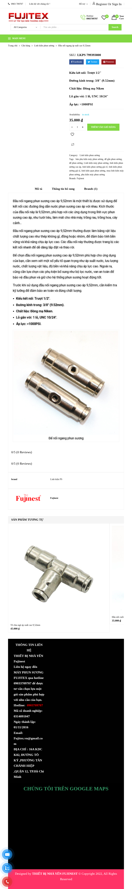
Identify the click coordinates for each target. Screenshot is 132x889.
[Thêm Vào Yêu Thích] (72, 135)
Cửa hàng (25, 45)
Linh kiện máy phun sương (96, 163)
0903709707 (92, 18)
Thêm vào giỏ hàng (103, 127)
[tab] (38, 190)
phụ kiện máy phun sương (93, 174)
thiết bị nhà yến (66, 884)
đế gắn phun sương (113, 159)
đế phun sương (76, 163)
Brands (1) (90, 188)
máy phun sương (43, 884)
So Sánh (72, 144)
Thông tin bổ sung (63, 188)
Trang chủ (12, 45)
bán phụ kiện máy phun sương (89, 159)
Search (115, 27)
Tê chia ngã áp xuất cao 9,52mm (25, 625)
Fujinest (80, 178)
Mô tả (38, 188)
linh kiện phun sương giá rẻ (95, 167)
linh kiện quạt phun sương (93, 171)
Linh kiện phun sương (44, 45)
